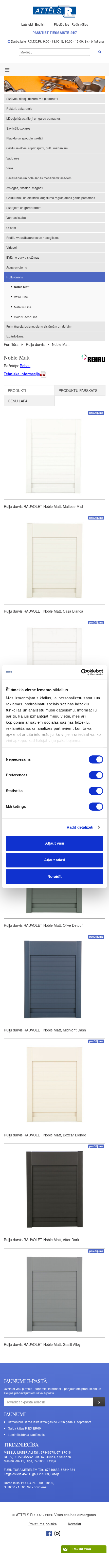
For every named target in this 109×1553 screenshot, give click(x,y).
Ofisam (11, 227)
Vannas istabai (16, 217)
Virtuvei (11, 247)
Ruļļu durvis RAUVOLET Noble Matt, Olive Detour (43, 925)
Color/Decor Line (26, 317)
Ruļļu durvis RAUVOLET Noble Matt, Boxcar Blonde (45, 1134)
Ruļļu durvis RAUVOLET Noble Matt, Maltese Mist (43, 506)
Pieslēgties (62, 24)
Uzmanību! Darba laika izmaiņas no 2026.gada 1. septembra (50, 1422)
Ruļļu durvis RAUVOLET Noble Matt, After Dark (41, 1239)
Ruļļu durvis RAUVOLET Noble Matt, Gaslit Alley (42, 1344)
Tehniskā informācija (22, 373)
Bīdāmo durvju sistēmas (22, 257)
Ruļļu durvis (14, 277)
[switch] (96, 775)
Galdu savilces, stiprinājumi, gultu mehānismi (37, 148)
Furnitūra (11, 344)
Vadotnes (12, 158)
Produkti (17, 390)
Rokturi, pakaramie (19, 108)
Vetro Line (21, 297)
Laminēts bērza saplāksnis (26, 1434)
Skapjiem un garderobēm (23, 207)
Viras (9, 168)
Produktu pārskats (78, 390)
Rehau (25, 365)
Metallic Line (22, 307)
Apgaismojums (16, 267)
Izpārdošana (15, 336)
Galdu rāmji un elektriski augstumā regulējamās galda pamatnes (50, 197)
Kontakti (74, 1523)
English (40, 24)
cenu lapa (17, 400)
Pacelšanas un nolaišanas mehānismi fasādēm (38, 178)
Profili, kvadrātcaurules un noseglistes (32, 237)
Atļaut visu (54, 843)
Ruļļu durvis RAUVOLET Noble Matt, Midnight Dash (45, 1029)
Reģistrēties (79, 24)
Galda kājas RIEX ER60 (24, 1428)
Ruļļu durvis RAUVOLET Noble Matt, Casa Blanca (43, 611)
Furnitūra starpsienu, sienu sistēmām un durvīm (38, 326)
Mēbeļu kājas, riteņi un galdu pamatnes (33, 118)
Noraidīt (54, 876)
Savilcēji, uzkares (18, 128)
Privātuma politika (42, 1523)
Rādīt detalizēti (80, 827)
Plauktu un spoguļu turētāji (24, 138)
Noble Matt (21, 286)
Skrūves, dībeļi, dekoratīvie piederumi (32, 98)
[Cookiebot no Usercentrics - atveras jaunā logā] (81, 672)
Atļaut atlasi (54, 860)
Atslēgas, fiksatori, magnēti (24, 188)
